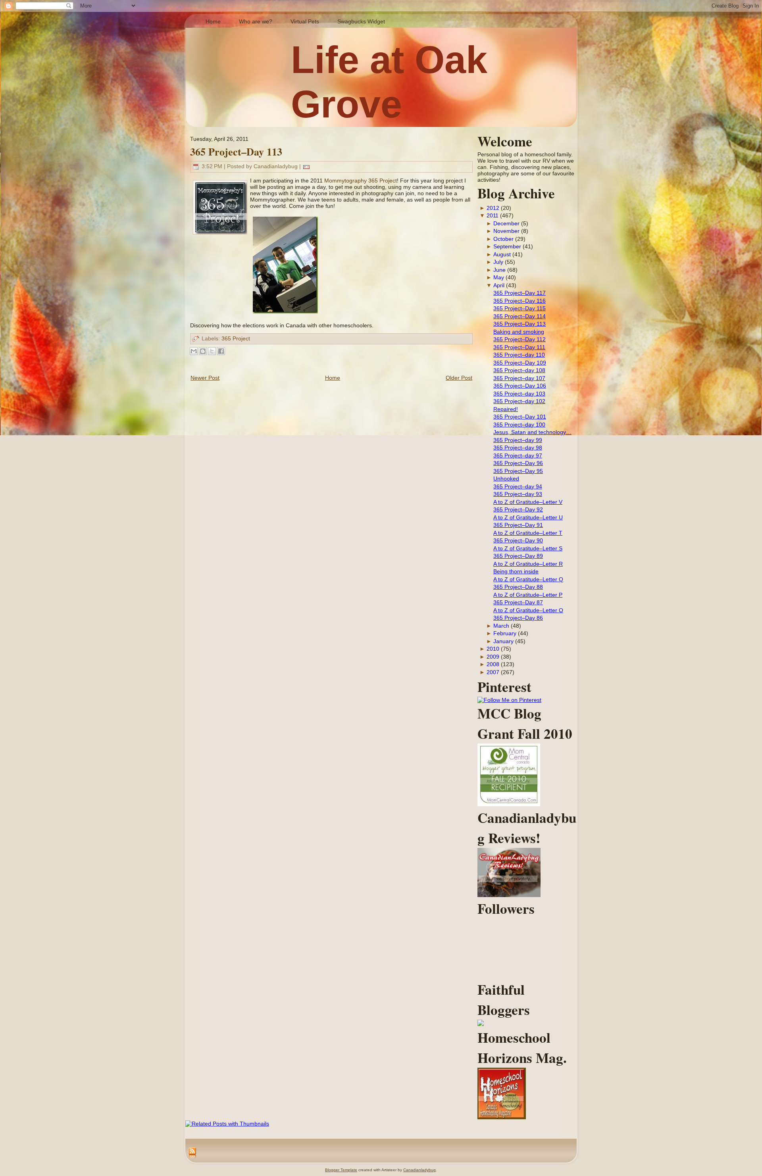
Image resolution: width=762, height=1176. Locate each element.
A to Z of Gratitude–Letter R (528, 564)
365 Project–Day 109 (519, 362)
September (507, 246)
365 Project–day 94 (517, 486)
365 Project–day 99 (517, 440)
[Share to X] (212, 351)
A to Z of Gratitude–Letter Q (528, 579)
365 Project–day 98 (517, 447)
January (503, 641)
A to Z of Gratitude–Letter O (528, 610)
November (506, 231)
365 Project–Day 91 (518, 525)
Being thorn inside (516, 571)
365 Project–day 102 (519, 401)
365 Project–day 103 (519, 393)
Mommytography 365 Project (360, 180)
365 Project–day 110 (519, 355)
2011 (492, 215)
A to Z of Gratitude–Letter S (527, 548)
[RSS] (192, 1153)
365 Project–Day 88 (518, 587)
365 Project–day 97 (517, 455)
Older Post (459, 378)
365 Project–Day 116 (519, 301)
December (506, 223)
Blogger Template (341, 1170)
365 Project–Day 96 (518, 463)
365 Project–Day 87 (518, 602)
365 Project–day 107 (519, 378)
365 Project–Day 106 (519, 385)
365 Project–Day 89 (518, 556)
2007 (493, 672)
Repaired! (505, 409)
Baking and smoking (518, 332)
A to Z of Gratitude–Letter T (527, 533)
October (503, 239)
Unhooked (506, 478)
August (502, 254)
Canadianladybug (419, 1170)
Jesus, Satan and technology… (532, 432)
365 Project (235, 338)
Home (332, 378)
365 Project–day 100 (519, 424)
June (499, 270)
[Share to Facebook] (221, 351)
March (501, 626)
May (498, 277)
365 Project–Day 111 (519, 347)
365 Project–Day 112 (519, 339)
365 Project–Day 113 (236, 151)
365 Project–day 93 (517, 494)
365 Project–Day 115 (519, 308)
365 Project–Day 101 (519, 416)
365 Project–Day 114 (519, 316)
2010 (493, 649)
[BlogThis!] (203, 351)
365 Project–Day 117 (519, 293)
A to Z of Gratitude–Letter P (527, 595)
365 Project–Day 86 (518, 618)
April (498, 285)
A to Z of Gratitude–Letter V (527, 502)
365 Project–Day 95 (518, 471)
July (498, 262)
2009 (493, 656)
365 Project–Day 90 (518, 540)
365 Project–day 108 (519, 370)
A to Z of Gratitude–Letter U (528, 517)
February (504, 633)
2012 (493, 208)
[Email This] (194, 351)
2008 (493, 664)
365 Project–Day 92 (518, 509)
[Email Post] (306, 166)
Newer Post (204, 378)
